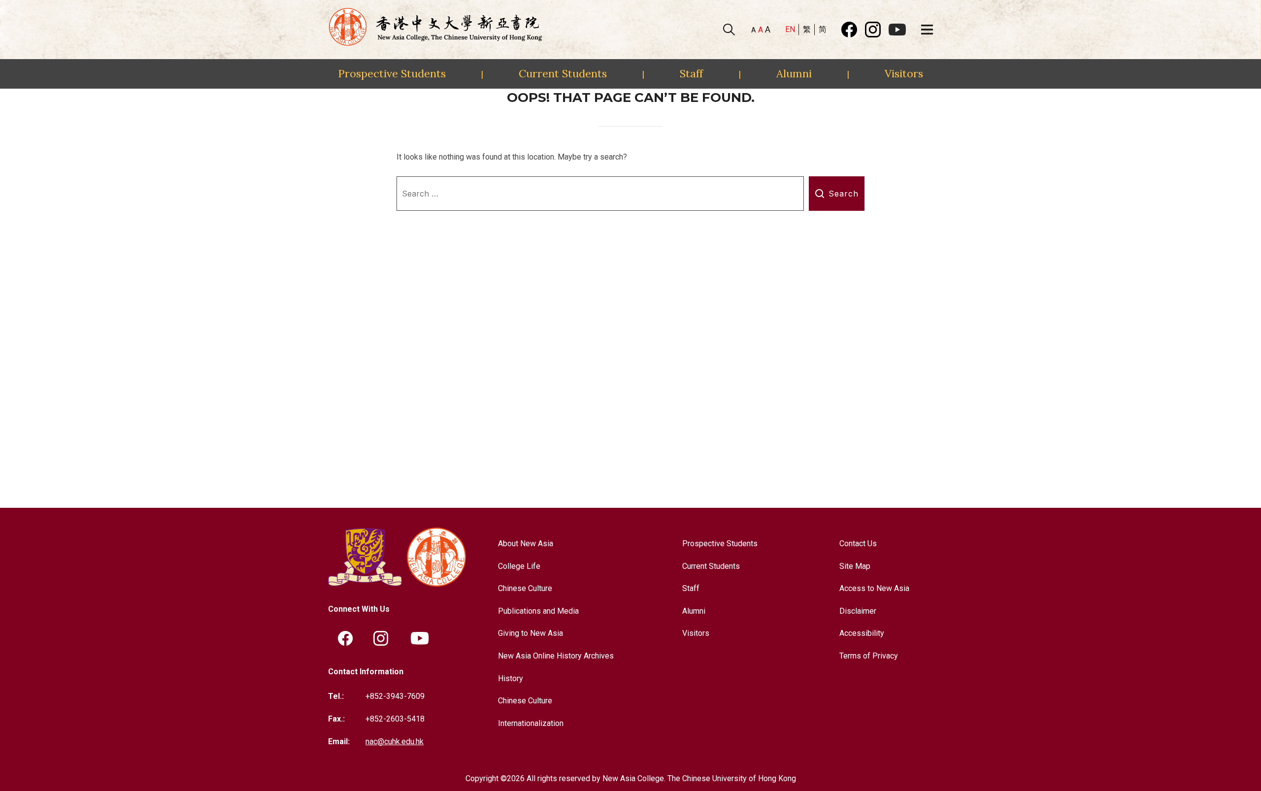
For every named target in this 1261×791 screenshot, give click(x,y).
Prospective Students (392, 73)
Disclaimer (857, 611)
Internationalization (531, 723)
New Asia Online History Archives (556, 655)
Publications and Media (538, 611)
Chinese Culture (525, 588)
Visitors (904, 73)
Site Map (854, 566)
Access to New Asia (874, 588)
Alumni (794, 73)
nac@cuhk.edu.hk (394, 741)
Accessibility (861, 633)
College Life (519, 566)
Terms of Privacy (868, 655)
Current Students (563, 73)
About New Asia (525, 543)
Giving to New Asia (530, 633)
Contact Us (858, 543)
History (510, 678)
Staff (691, 73)
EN (790, 29)
